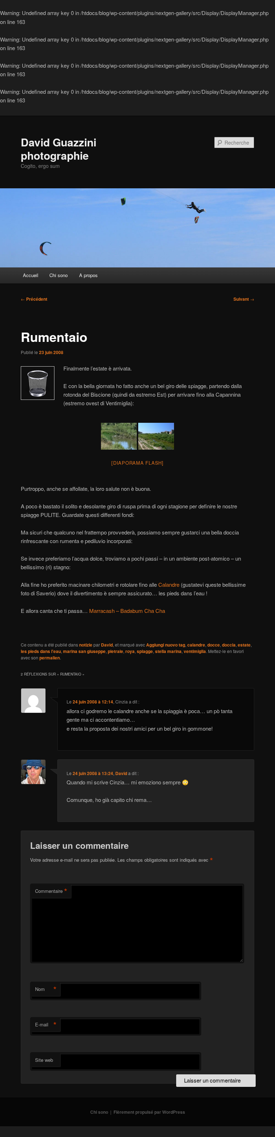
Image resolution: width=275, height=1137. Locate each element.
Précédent (34, 299)
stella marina (168, 651)
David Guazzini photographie (58, 148)
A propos (88, 275)
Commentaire (51, 891)
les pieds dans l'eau (41, 651)
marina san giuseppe (84, 651)
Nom (46, 989)
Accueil (30, 275)
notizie (85, 645)
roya (130, 651)
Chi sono (58, 275)
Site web (44, 1059)
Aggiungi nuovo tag (165, 645)
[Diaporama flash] (137, 462)
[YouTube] (88, 610)
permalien (49, 657)
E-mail (46, 1024)
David (107, 645)
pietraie (115, 651)
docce (213, 645)
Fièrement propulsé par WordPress (149, 1112)
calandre (196, 645)
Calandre (168, 584)
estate (244, 645)
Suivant (243, 299)
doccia (229, 645)
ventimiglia (195, 651)
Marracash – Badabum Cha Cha (127, 610)
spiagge (145, 651)
